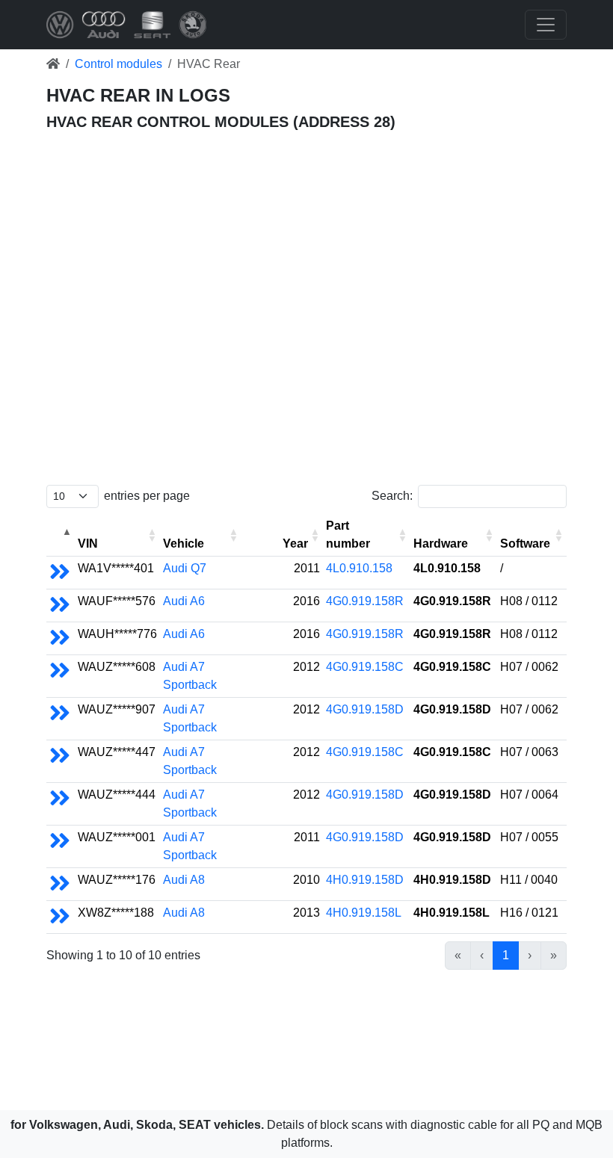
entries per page (147, 495)
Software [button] (525, 543)
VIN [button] (88, 543)
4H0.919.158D (365, 879)
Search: (392, 495)
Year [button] (295, 543)
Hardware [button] (440, 543)
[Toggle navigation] (546, 25)
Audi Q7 (184, 568)
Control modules (118, 64)
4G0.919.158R (365, 601)
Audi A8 (184, 879)
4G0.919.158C (365, 666)
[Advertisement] (306, 203)
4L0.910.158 (359, 568)
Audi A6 (184, 601)
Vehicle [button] (183, 543)
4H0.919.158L (363, 912)
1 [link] (505, 955)
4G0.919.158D (365, 709)
